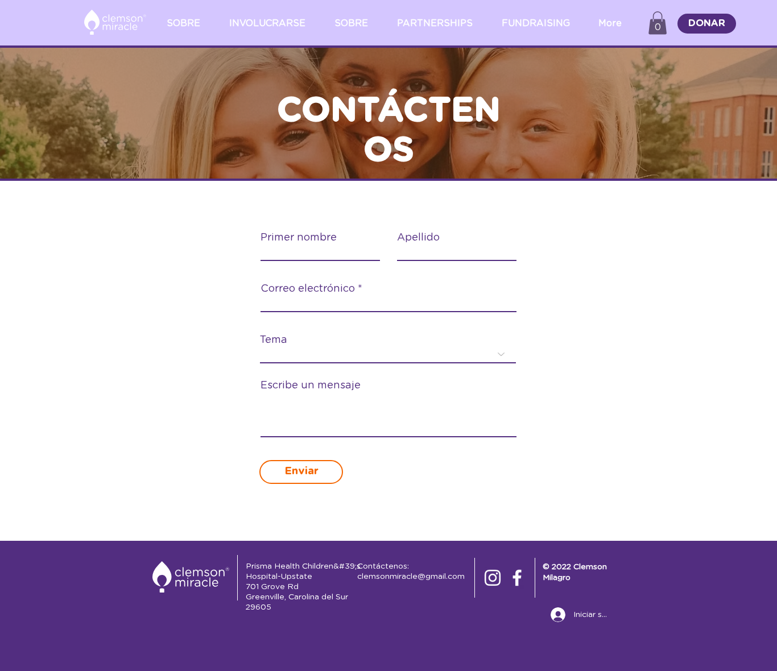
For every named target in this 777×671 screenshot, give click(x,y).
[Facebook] (517, 578)
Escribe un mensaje (311, 385)
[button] (657, 23)
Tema (273, 340)
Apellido (418, 238)
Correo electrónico (308, 289)
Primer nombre (299, 238)
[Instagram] (492, 578)
